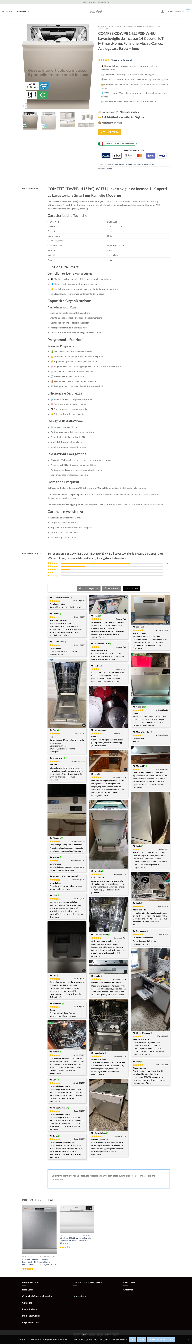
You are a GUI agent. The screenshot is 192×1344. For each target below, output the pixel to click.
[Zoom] (26, 106)
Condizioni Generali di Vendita (37, 1296)
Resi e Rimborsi (29, 1309)
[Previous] (27, 66)
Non (142, 1340)
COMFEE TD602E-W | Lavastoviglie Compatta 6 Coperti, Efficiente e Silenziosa (75, 1240)
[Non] (188, 1340)
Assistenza (81, 1296)
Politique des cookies (161, 1340)
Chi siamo (128, 1289)
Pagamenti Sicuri (30, 1322)
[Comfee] (96, 11)
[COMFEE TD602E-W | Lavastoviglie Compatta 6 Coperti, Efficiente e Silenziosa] (77, 1219)
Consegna (27, 1302)
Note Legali (27, 1289)
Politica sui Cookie (31, 1315)
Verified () (113, 588)
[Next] (89, 66)
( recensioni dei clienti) (121, 60)
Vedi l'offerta (110, 132)
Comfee (109, 169)
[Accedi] (162, 11)
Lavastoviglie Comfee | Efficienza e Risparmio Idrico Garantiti (131, 164)
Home (101, 26)
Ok (132, 1340)
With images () (90, 588)
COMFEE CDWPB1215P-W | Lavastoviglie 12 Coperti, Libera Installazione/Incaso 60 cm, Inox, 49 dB (39, 1262)
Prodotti (7, 11)
